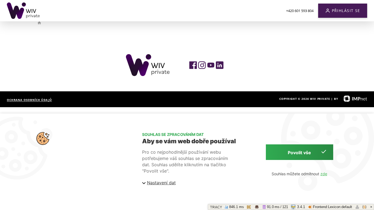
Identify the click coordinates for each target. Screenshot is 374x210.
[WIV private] (23, 10)
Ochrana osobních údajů (29, 100)
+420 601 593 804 (299, 10)
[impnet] (353, 99)
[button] (342, 11)
